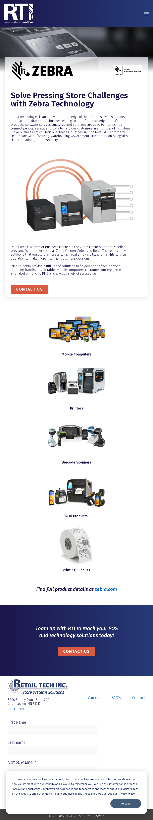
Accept (125, 803)
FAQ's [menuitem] (116, 697)
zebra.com (106, 589)
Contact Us (29, 289)
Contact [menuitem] (138, 697)
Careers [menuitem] (94, 697)
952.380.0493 (17, 709)
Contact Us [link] (76, 651)
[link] (18, 13)
